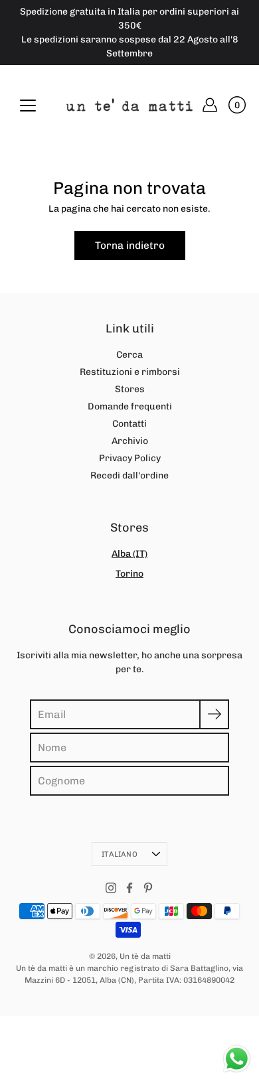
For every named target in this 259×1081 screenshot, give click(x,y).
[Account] (209, 104)
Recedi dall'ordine (129, 475)
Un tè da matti (145, 956)
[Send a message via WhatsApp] (236, 1058)
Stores (130, 389)
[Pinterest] (148, 888)
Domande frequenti (130, 406)
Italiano (119, 854)
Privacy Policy (130, 458)
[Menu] (28, 105)
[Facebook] (129, 888)
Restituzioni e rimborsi (130, 372)
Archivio (130, 441)
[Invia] (214, 714)
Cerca (129, 354)
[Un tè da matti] (129, 105)
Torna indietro (130, 246)
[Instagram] (111, 888)
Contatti (129, 423)
